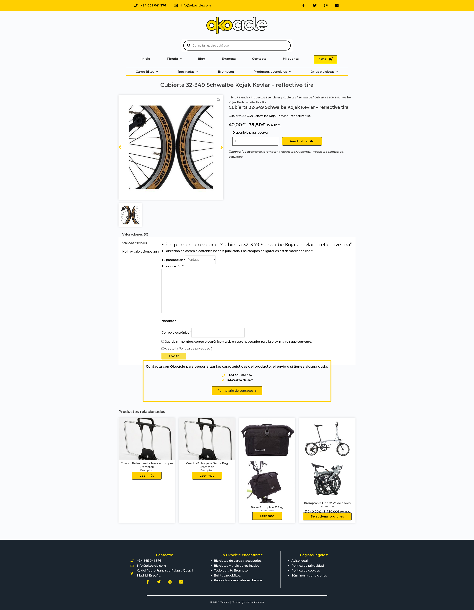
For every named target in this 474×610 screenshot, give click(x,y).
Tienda (243, 97)
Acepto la (188, 348)
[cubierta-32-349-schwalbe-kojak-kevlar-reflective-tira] (170, 147)
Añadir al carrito (302, 141)
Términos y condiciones (309, 575)
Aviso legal (299, 560)
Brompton (254, 151)
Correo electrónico (176, 332)
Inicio (232, 97)
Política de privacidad (194, 348)
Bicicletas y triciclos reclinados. (237, 565)
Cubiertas (289, 97)
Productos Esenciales (266, 97)
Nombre (168, 321)
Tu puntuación (173, 259)
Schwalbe (305, 97)
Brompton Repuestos (279, 151)
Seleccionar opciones (327, 516)
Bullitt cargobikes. (227, 575)
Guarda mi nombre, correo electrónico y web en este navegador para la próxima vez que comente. (238, 341)
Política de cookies (305, 570)
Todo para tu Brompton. (232, 570)
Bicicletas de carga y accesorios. (238, 560)
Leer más (147, 475)
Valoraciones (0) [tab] (135, 234)
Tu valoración (172, 266)
